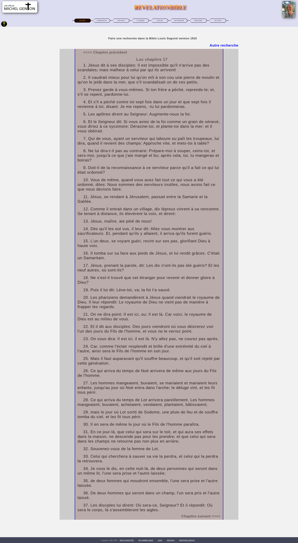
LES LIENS (217, 20)
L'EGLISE (160, 20)
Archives (171, 540)
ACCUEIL (82, 20)
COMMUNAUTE (102, 20)
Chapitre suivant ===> (200, 516)
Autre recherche (224, 45)
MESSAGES (198, 20)
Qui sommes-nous (145, 540)
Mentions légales (187, 540)
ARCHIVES (121, 20)
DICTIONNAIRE (179, 20)
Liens (160, 540)
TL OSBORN (140, 20)
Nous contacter (127, 540)
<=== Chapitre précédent (105, 52)
